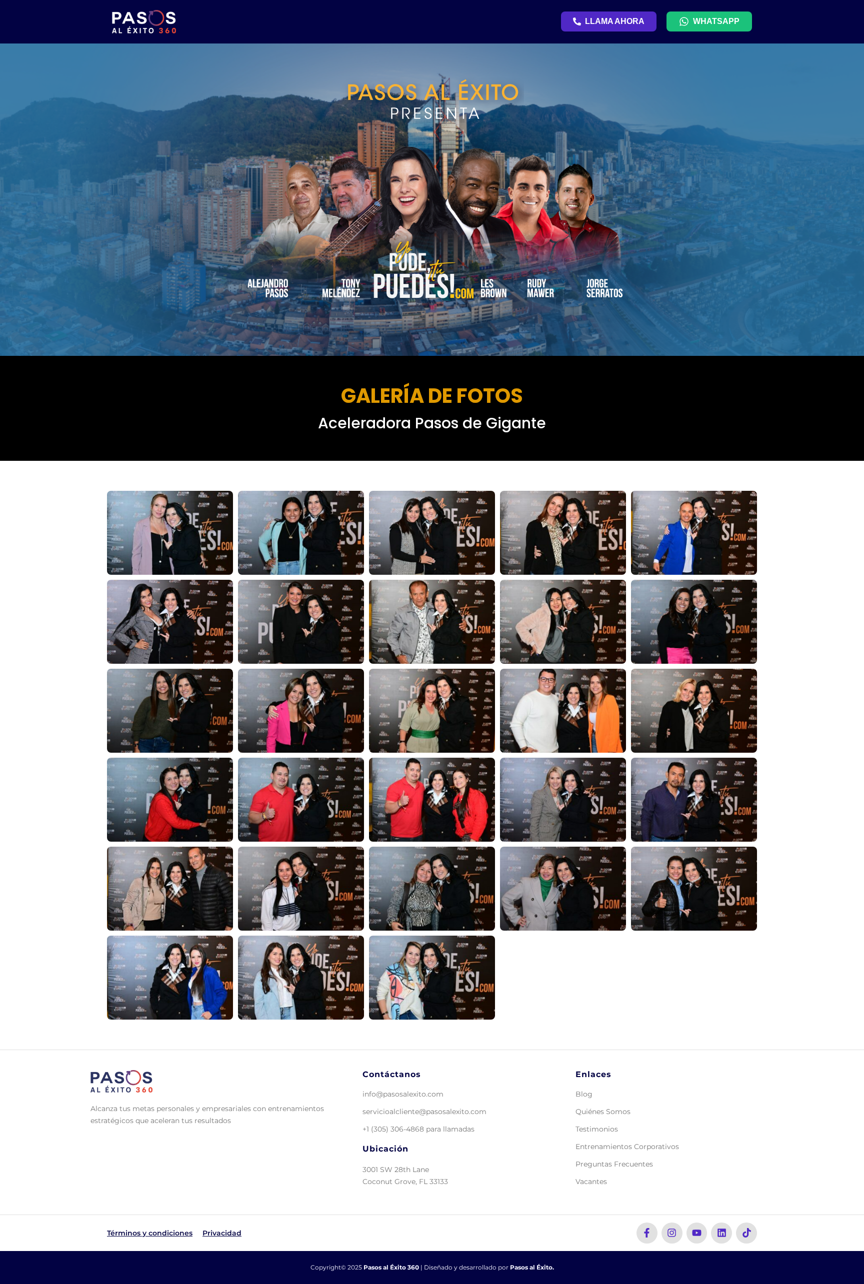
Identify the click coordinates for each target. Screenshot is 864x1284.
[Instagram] (672, 1233)
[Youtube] (697, 1233)
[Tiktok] (746, 1233)
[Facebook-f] (647, 1233)
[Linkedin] (721, 1233)
